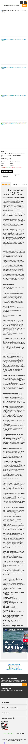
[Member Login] (21, 2)
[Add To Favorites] (6, 175)
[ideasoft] (6, 743)
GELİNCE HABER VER (7, 171)
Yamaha (4, 151)
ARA (24, 5)
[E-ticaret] (14, 743)
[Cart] (25, 2)
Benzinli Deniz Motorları (15, 161)
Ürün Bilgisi (6, 184)
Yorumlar (16, 184)
